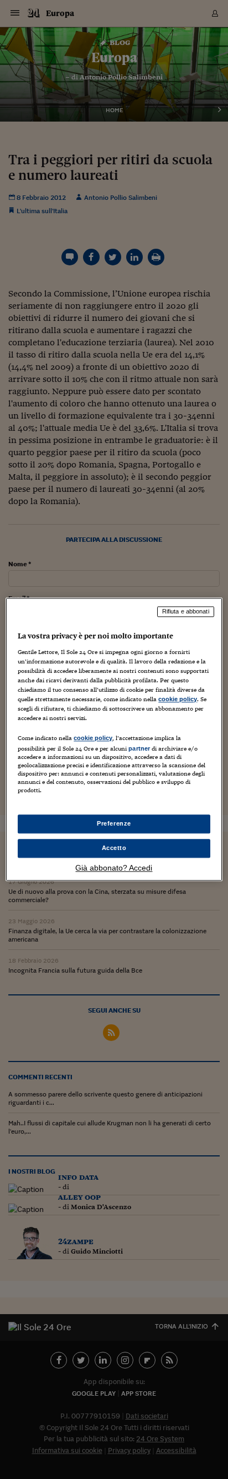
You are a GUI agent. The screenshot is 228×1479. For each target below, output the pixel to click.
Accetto (114, 848)
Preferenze (114, 824)
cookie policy (177, 699)
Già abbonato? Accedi (113, 868)
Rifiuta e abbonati (185, 611)
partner (139, 748)
